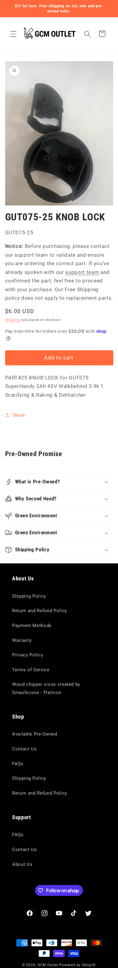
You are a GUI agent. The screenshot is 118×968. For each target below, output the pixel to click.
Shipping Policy (29, 596)
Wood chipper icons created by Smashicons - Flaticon (46, 688)
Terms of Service (31, 670)
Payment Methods (32, 625)
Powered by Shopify (77, 965)
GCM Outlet (48, 965)
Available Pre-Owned (34, 734)
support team (82, 272)
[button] (13, 33)
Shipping (12, 320)
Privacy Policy (27, 655)
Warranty (21, 640)
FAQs (18, 763)
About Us (22, 864)
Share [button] (19, 415)
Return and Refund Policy (39, 610)
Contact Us (24, 749)
